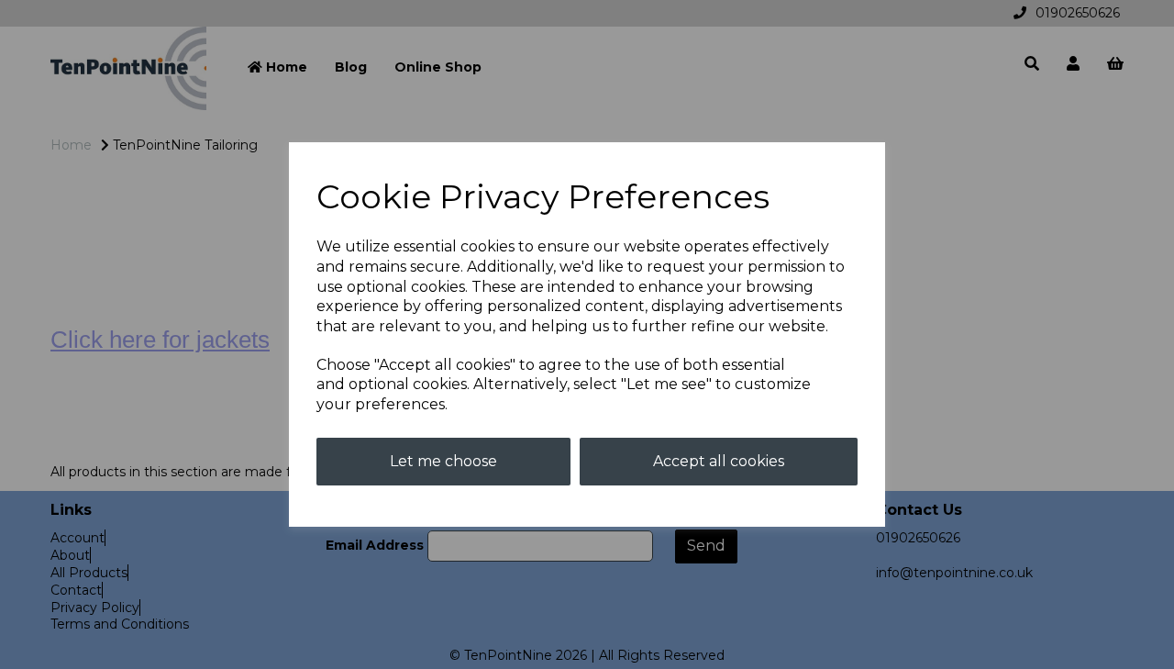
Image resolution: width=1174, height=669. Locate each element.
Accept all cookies (718, 461)
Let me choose (443, 461)
